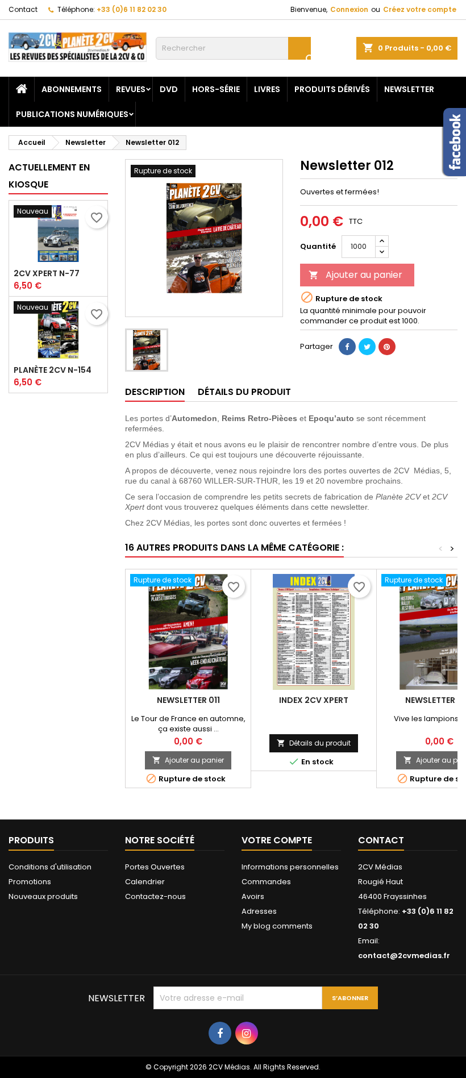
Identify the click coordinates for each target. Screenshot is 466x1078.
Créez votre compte (419, 9)
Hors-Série (216, 89)
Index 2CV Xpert (313, 700)
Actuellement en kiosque (49, 176)
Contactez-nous (155, 896)
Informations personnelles (290, 866)
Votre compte (277, 840)
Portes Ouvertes (155, 866)
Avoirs (253, 896)
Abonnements (71, 89)
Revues (130, 89)
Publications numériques (72, 114)
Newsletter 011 (188, 700)
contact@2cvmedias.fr (404, 955)
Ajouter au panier (355, 274)
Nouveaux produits (43, 896)
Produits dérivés (332, 89)
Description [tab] (155, 391)
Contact (23, 9)
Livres (267, 89)
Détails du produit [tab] (244, 391)
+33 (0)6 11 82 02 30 (132, 9)
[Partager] (347, 346)
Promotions (30, 881)
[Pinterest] (387, 346)
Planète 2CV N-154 (52, 369)
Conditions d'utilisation (50, 866)
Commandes (266, 881)
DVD (169, 89)
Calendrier (145, 881)
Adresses (259, 911)
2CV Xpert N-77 (47, 273)
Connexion (349, 9)
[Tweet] (367, 346)
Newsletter (409, 89)
